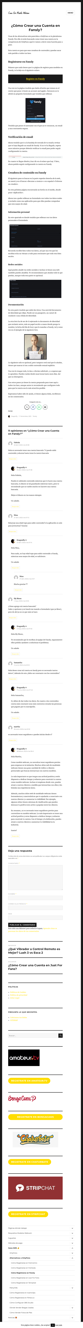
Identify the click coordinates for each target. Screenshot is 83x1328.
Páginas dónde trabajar (17, 1228)
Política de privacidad (18, 995)
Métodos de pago (15, 1243)
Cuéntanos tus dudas (18, 1017)
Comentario (14, 863)
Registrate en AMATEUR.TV (29, 1080)
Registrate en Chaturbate (29, 1162)
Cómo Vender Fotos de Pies (21, 1313)
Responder (12, 459)
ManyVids (14, 1288)
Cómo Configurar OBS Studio (21, 1303)
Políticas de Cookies (18, 992)
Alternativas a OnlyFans (20, 1258)
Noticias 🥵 (12, 1318)
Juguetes (12, 1238)
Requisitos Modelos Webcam (20, 1233)
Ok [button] (53, 1325)
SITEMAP (14, 1020)
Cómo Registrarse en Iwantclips (22, 1293)
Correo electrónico (17, 904)
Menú (70, 13)
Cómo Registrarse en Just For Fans (25, 1278)
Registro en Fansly (35, 79)
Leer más (58, 1325)
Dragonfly (14, 416)
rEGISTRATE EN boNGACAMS (35, 1117)
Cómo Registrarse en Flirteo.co (22, 1298)
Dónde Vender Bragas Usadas (22, 1308)
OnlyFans (13, 1253)
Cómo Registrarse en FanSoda (23, 1268)
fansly (35, 416)
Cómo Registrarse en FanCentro (24, 1263)
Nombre (12, 894)
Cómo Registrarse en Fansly (23, 1273)
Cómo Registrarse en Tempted (23, 1283)
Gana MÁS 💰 (13, 1248)
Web (10, 914)
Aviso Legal (14, 998)
